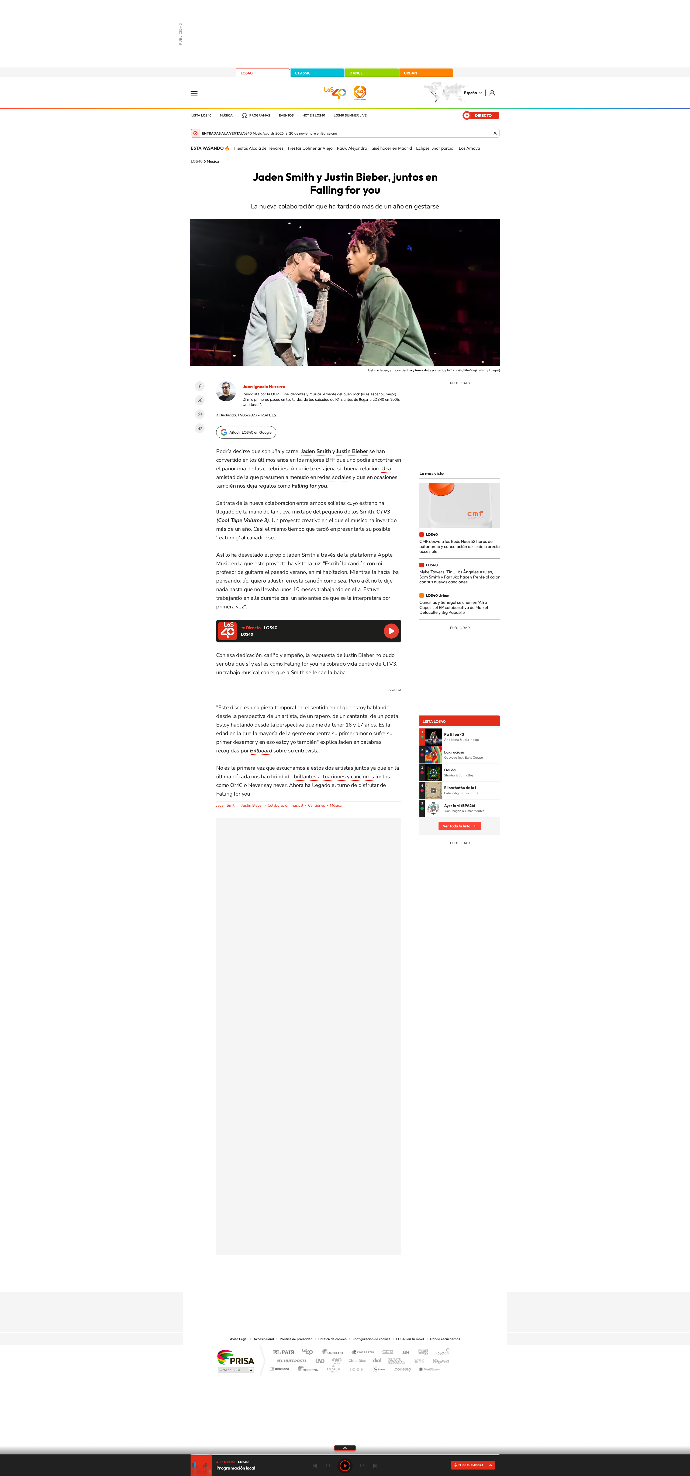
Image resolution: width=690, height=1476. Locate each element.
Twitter (200, 400)
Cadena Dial (377, 1359)
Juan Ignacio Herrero (264, 386)
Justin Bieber (252, 805)
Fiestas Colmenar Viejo (310, 148)
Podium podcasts (333, 1367)
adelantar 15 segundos (362, 1466)
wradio (336, 1359)
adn (421, 1352)
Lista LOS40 (201, 115)
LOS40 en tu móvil (410, 1339)
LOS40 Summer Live (350, 115)
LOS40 (247, 73)
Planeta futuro (416, 1359)
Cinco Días (356, 1359)
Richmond (280, 1367)
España (470, 92)
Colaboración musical (285, 805)
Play (345, 1465)
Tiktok (323, 1281)
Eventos (286, 115)
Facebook (200, 386)
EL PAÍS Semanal (396, 1359)
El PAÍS (283, 1352)
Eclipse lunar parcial (435, 148)
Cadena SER (386, 1352)
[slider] (345, 1454)
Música (226, 115)
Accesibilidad (264, 1339)
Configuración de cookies (371, 1339)
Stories (377, 1281)
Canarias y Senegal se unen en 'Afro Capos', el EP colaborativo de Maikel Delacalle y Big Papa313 (453, 607)
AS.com (403, 1352)
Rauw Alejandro (352, 148)
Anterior (315, 1466)
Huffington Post (290, 1359)
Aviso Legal (239, 1339)
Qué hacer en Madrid (391, 148)
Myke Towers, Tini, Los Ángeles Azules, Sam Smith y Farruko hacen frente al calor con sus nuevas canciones (459, 576)
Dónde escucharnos (445, 1339)
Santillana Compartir (363, 1352)
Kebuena (436, 1359)
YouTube (334, 1281)
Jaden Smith (226, 805)
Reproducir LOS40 (391, 631)
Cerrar (495, 133)
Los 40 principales (309, 1352)
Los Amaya (469, 148)
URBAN (410, 73)
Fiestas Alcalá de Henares (259, 148)
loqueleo (403, 1367)
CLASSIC (303, 73)
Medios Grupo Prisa (235, 1370)
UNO (320, 1359)
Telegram (200, 428)
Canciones (316, 805)
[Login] (492, 92)
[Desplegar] (345, 1447)
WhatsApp (200, 414)
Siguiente (375, 1466)
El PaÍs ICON (356, 1367)
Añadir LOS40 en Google (250, 432)
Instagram (312, 1281)
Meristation (428, 1367)
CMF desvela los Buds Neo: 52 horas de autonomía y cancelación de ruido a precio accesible (459, 546)
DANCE (356, 73)
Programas (259, 115)
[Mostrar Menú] (197, 92)
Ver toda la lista (456, 826)
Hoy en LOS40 (313, 115)
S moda (379, 1367)
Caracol (441, 1352)
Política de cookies (332, 1339)
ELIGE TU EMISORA (470, 1465)
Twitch (366, 1281)
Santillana (334, 1352)
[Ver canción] (433, 737)
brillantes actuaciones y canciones (334, 776)
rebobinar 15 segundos (328, 1466)
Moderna (306, 1367)
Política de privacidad (296, 1339)
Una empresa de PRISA (235, 1357)
